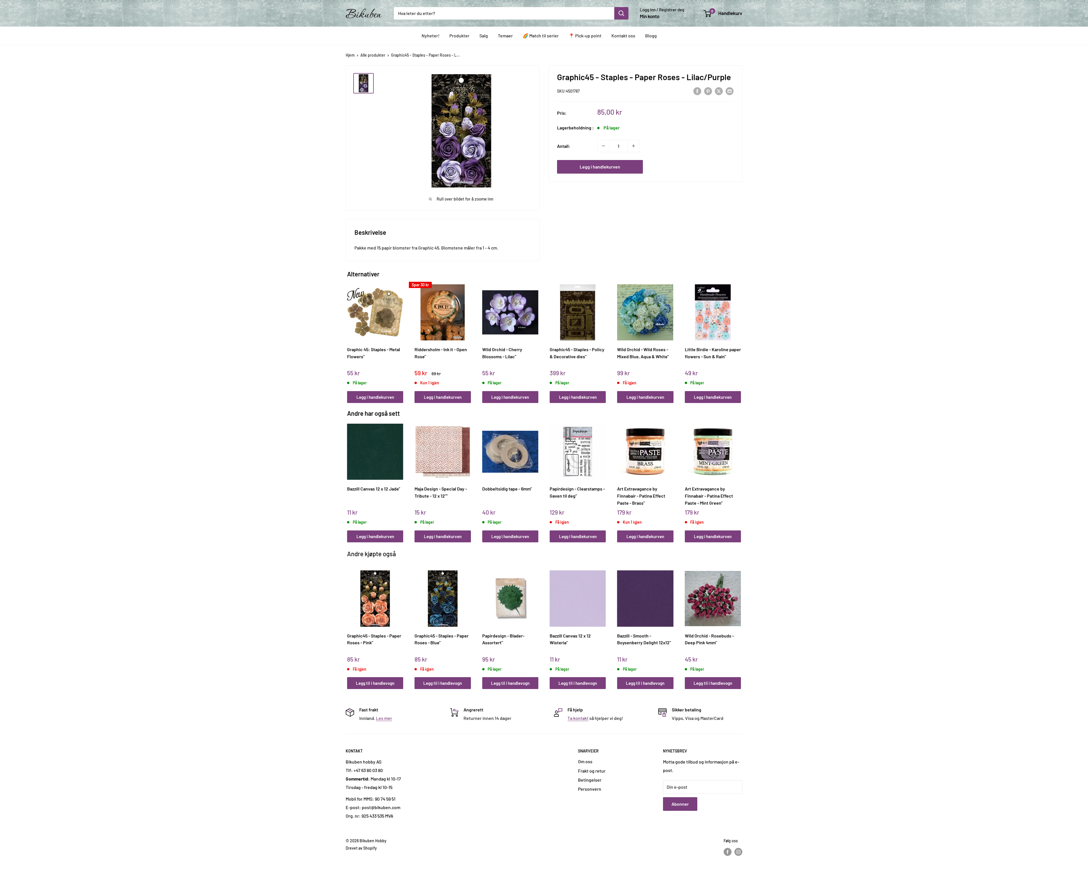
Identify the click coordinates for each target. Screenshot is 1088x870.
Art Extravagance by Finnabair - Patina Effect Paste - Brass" (641, 495)
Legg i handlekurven (600, 166)
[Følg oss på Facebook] (728, 852)
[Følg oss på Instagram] (738, 852)
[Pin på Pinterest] (708, 90)
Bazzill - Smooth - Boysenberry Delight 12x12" (644, 639)
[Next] (740, 337)
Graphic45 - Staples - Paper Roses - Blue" (442, 639)
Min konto (649, 16)
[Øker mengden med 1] (633, 146)
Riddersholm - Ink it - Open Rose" (441, 353)
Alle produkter (372, 55)
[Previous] (349, 337)
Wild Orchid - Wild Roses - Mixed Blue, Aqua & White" (643, 353)
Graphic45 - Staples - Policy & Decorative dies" (577, 353)
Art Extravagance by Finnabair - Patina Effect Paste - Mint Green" (709, 495)
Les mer (384, 718)
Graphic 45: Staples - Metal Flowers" (373, 353)
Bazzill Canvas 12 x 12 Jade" (373, 488)
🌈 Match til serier (541, 35)
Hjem (350, 55)
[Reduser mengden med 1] (603, 146)
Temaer (505, 35)
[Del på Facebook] (697, 90)
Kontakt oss (623, 35)
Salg (483, 35)
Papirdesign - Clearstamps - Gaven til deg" (577, 492)
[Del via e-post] (730, 90)
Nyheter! (430, 35)
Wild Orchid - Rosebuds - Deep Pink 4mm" (709, 639)
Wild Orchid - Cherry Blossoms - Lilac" (502, 353)
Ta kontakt (578, 718)
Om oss (585, 761)
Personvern (589, 789)
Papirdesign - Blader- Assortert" (503, 639)
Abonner (680, 804)
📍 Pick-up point (585, 35)
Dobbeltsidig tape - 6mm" (507, 488)
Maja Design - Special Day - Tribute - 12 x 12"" (441, 492)
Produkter (459, 35)
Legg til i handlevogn (375, 683)
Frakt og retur (591, 770)
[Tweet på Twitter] (719, 90)
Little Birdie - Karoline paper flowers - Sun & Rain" (713, 353)
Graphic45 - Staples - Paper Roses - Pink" (374, 639)
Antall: (563, 145)
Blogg (651, 35)
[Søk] (621, 13)
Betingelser (590, 779)
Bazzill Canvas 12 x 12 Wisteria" (570, 639)
